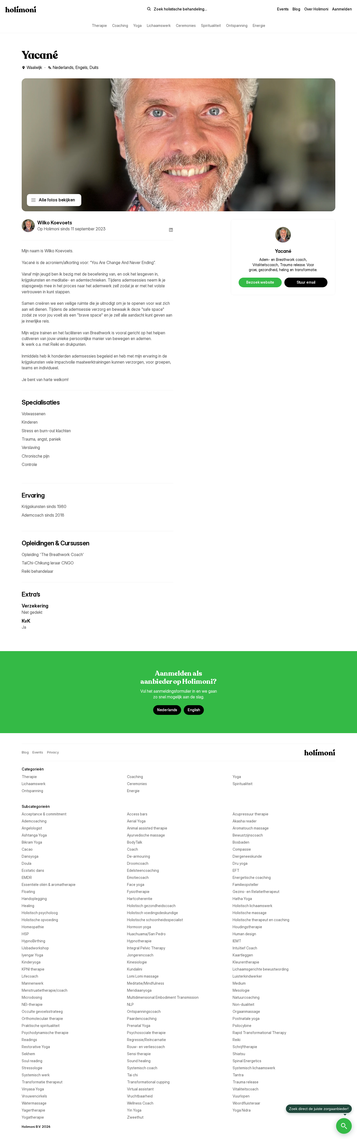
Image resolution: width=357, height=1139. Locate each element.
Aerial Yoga (136, 821)
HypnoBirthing (33, 941)
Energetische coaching (252, 877)
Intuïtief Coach (245, 948)
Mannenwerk (32, 983)
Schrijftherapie (245, 1046)
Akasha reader (245, 821)
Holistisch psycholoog (40, 912)
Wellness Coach (140, 1103)
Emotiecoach (138, 877)
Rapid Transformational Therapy (259, 1032)
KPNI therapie (33, 969)
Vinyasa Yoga (33, 1089)
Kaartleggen (243, 955)
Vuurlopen (241, 1096)
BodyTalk (134, 842)
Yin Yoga (134, 1110)
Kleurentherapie (246, 962)
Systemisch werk (36, 1075)
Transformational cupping (148, 1082)
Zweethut (135, 1117)
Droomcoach (137, 863)
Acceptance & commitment (44, 814)
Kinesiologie (137, 962)
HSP (25, 934)
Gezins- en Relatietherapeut (256, 891)
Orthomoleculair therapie (42, 1018)
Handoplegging (34, 898)
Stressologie (32, 1068)
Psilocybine (242, 1025)
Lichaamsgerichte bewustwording (261, 969)
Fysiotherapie (138, 891)
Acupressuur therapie (250, 814)
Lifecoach (30, 976)
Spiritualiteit (211, 25)
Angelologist (32, 828)
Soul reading (32, 1061)
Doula (26, 863)
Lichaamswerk (159, 25)
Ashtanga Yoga (34, 835)
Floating (28, 891)
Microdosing (32, 997)
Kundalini (134, 969)
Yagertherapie (33, 1110)
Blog (296, 9)
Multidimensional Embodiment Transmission (163, 997)
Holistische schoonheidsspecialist (155, 920)
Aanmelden (342, 9)
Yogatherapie (33, 1117)
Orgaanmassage (246, 1011)
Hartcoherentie (139, 898)
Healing (28, 905)
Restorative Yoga (36, 1046)
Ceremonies (186, 25)
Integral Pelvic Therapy (146, 948)
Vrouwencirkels (34, 1096)
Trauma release (245, 1082)
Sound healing (139, 1061)
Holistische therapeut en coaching (261, 920)
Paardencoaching (142, 1018)
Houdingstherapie (247, 927)
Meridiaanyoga (139, 990)
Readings (29, 1039)
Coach (132, 849)
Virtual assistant (140, 1089)
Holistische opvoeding (40, 920)
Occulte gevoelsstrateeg (42, 1011)
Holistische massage (250, 912)
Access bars (137, 814)
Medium (239, 983)
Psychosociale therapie (146, 1032)
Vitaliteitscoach (245, 1089)
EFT (236, 870)
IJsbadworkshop (35, 948)
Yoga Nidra (242, 1110)
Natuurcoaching (246, 997)
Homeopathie (33, 927)
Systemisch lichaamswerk (254, 1068)
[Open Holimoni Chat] (344, 1126)
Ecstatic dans (33, 870)
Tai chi (132, 1075)
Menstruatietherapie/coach (44, 990)
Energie (259, 25)
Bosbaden (241, 842)
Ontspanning (236, 25)
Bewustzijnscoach (248, 835)
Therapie (99, 25)
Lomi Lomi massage (143, 976)
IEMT (237, 941)
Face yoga (135, 884)
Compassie (242, 849)
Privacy (53, 752)
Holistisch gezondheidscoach (151, 905)
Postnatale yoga (246, 1018)
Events (283, 9)
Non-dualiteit (243, 1004)
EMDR (27, 877)
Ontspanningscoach (144, 1011)
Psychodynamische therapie (45, 1032)
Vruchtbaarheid (140, 1096)
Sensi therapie (139, 1054)
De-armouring (138, 856)
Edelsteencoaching (143, 870)
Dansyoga (30, 856)
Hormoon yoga (139, 927)
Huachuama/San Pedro (146, 934)
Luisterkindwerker (247, 976)
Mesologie (241, 990)
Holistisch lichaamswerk (252, 905)
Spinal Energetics (247, 1061)
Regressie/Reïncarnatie (146, 1039)
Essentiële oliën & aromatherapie (49, 884)
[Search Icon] (177, 9)
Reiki (236, 1039)
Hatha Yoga (242, 898)
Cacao (27, 849)
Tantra (238, 1075)
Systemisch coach (142, 1068)
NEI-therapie (32, 1004)
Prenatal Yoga (138, 1025)
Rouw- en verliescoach (146, 1046)
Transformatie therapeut (42, 1082)
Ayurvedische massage (146, 835)
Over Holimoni (316, 9)
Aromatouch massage (251, 828)
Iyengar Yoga (32, 955)
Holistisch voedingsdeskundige (152, 912)
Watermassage (34, 1103)
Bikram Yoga (32, 842)
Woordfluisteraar (246, 1103)
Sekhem (28, 1054)
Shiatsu (239, 1054)
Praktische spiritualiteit (41, 1025)
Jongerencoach (140, 955)
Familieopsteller (245, 884)
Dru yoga (240, 863)
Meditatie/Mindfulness (145, 983)
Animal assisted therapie (147, 828)
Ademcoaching (34, 821)
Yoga (137, 25)
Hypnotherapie (139, 941)
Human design (244, 934)
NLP (130, 1004)
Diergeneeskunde (247, 856)
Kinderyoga (31, 962)
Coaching (120, 25)
